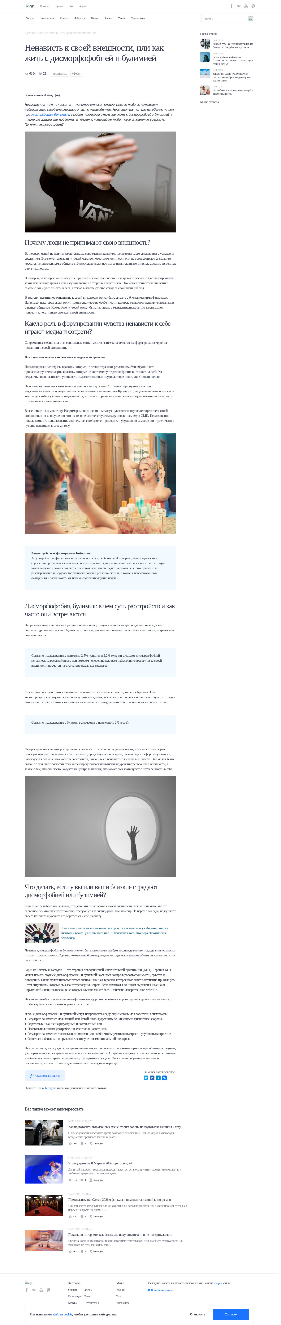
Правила (59, 6)
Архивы (83, 6)
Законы (108, 18)
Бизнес (95, 18)
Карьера (64, 18)
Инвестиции (47, 18)
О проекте (44, 6)
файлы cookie (62, 1314)
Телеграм (217, 1283)
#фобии (76, 73)
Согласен (231, 1314)
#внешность (60, 73)
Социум (30, 18)
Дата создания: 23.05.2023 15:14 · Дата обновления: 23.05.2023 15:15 (60, 33)
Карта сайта (122, 1302)
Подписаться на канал (162, 1290)
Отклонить (197, 1314)
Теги (71, 6)
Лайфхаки (79, 18)
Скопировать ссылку (47, 1075)
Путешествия (138, 18)
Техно (121, 18)
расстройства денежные (50, 114)
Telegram (50, 1088)
